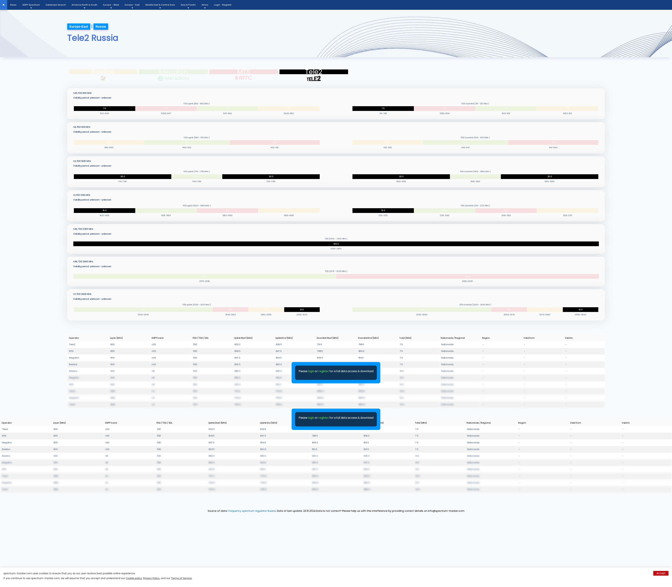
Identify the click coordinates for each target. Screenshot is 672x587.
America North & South (84, 4)
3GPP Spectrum (31, 4)
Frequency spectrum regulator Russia (252, 511)
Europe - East (132, 4)
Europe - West (111, 4)
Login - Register (223, 4)
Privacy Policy (151, 578)
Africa (205, 4)
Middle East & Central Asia (160, 4)
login (311, 371)
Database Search (56, 4)
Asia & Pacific (188, 4)
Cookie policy (134, 578)
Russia (101, 26)
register (323, 371)
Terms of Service (181, 578)
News (13, 4)
